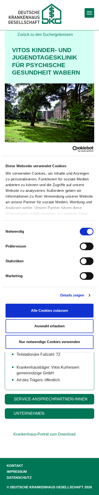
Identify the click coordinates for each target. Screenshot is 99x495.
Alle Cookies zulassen (49, 310)
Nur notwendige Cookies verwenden (49, 342)
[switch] (86, 246)
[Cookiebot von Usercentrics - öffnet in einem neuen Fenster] (72, 149)
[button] (49, 399)
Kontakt (15, 466)
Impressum (17, 471)
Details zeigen (72, 295)
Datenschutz (19, 477)
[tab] (49, 399)
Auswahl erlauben (49, 326)
